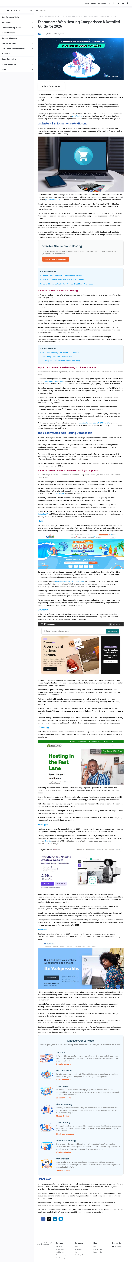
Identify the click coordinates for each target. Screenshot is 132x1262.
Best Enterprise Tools (10, 17)
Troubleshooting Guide (11, 27)
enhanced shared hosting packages (69, 581)
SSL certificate (58, 493)
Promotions (6, 54)
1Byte (40, 16)
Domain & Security (9, 38)
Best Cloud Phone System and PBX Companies (60, 352)
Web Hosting (62, 16)
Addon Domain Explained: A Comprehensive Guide (62, 275)
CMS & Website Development (13, 48)
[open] (31, 10)
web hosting (77, 116)
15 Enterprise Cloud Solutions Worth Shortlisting (61, 361)
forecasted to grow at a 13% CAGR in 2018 (93, 423)
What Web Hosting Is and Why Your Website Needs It (63, 280)
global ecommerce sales (54, 381)
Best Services (7, 22)
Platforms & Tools (9, 43)
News (4, 69)
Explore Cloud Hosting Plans (55, 259)
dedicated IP (43, 514)
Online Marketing (9, 64)
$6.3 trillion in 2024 (52, 200)
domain (48, 841)
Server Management (10, 33)
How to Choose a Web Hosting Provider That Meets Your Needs (67, 284)
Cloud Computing (9, 59)
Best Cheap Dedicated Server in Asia (57, 356)
